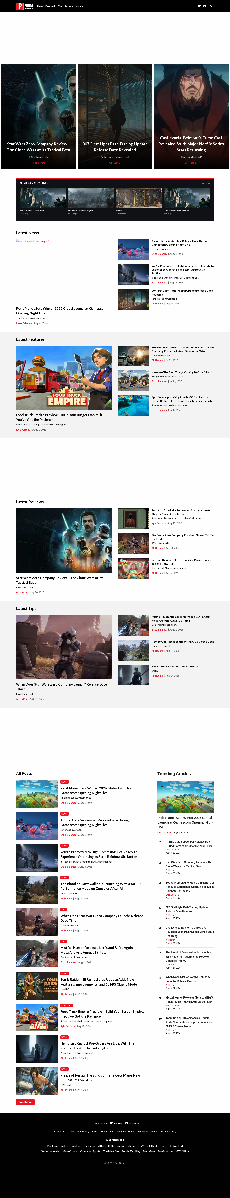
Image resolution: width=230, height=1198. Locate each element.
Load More (25, 1102)
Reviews (69, 6)
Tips (59, 6)
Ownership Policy (147, 1131)
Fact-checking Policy (121, 1131)
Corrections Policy (78, 1131)
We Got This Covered (153, 1145)
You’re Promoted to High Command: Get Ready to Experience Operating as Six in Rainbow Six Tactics (183, 269)
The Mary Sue (111, 1151)
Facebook (101, 1123)
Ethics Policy (99, 1131)
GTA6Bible (182, 1151)
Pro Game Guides (57, 1145)
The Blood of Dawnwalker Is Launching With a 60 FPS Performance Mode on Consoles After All (189, 956)
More (82, 7)
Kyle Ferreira (23, 429)
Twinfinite (76, 1145)
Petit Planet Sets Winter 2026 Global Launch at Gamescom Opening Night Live (185, 822)
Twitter (117, 1123)
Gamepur (90, 1145)
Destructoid (176, 1145)
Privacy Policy (168, 1131)
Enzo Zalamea (24, 323)
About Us (80, 4)
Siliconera (132, 1145)
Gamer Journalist (50, 1151)
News (40, 6)
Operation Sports (90, 1151)
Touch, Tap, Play (131, 1151)
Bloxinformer (165, 1151)
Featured (50, 6)
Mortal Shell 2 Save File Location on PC (176, 666)
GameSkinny (70, 1151)
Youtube (133, 1123)
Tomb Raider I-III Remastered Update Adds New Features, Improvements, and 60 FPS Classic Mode (190, 1022)
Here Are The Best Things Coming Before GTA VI (182, 372)
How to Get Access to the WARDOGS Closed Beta (183, 641)
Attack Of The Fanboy (111, 1145)
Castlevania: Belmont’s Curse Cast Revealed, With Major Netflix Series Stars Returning (191, 143)
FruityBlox (149, 1151)
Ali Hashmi (39, 162)
